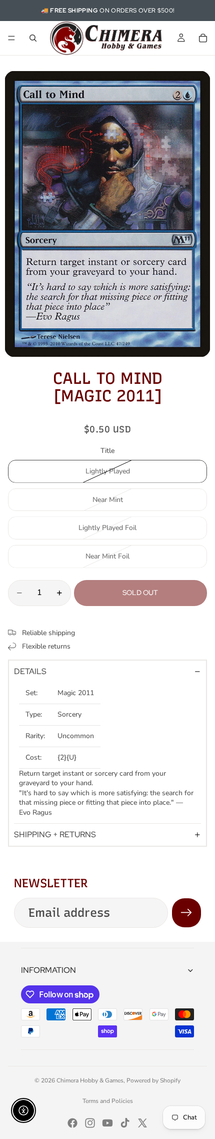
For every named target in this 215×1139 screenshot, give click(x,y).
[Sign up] (186, 912)
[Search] (33, 38)
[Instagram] (90, 1123)
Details (30, 671)
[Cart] (203, 38)
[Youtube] (108, 1123)
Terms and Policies (107, 1101)
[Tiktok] (125, 1123)
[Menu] (11, 38)
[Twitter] (142, 1123)
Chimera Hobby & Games (90, 1080)
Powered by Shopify (153, 1080)
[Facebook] (72, 1123)
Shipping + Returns (55, 834)
